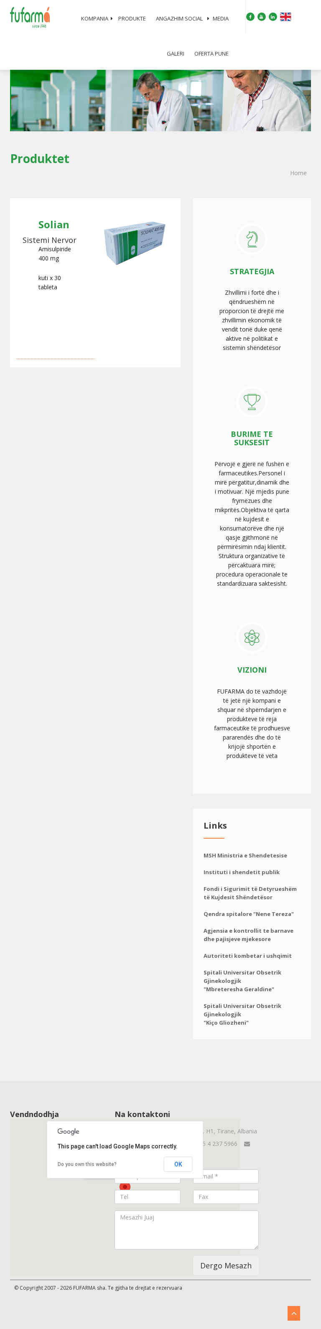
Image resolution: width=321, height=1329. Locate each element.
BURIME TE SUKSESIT (252, 438)
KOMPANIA (94, 18)
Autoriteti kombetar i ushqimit (248, 955)
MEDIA (221, 18)
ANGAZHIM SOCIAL (179, 18)
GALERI (175, 53)
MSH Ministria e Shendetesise (245, 855)
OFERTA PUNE (211, 53)
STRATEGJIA (252, 271)
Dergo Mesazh (226, 1265)
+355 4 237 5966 (214, 1144)
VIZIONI (252, 670)
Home (298, 173)
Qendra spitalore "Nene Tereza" (249, 914)
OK (178, 1164)
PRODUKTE (132, 18)
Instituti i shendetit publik (242, 872)
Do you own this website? (87, 1164)
